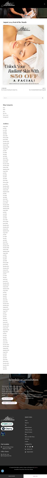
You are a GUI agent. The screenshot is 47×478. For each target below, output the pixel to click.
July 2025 (4, 150)
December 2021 (6, 225)
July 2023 (4, 193)
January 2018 (5, 301)
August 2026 (5, 126)
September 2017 (6, 309)
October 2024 (5, 167)
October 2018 (5, 286)
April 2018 (5, 298)
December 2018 (6, 283)
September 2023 (6, 191)
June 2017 (5, 314)
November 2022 (6, 206)
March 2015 (5, 359)
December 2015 (6, 344)
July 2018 (4, 292)
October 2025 (5, 145)
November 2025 (6, 143)
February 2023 (5, 201)
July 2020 (4, 255)
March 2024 (5, 180)
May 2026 (5, 132)
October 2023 (5, 189)
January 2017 (5, 322)
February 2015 (5, 361)
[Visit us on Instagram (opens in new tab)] (27, 446)
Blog (26, 434)
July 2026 (4, 128)
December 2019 (6, 266)
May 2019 (5, 277)
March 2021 (5, 242)
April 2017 (5, 318)
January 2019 (5, 281)
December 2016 (6, 324)
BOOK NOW (12, 476)
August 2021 (5, 232)
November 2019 (6, 268)
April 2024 (5, 178)
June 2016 (5, 335)
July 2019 (4, 273)
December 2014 (6, 363)
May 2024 (5, 176)
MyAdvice (36, 467)
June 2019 (5, 275)
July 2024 (4, 173)
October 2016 (5, 327)
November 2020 (6, 247)
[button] (7, 398)
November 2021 (6, 227)
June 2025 (5, 152)
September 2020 (6, 251)
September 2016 (6, 329)
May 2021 (5, 238)
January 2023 (5, 202)
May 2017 (5, 316)
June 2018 (5, 294)
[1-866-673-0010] (29, 452)
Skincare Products (28, 432)
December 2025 (6, 141)
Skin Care (4, 113)
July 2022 (4, 212)
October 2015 (5, 348)
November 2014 (6, 365)
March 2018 (5, 299)
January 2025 (5, 161)
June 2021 (5, 236)
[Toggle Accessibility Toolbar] (2, 471)
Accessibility (16, 469)
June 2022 (5, 214)
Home (26, 420)
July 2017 (4, 313)
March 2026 (5, 135)
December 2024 (6, 163)
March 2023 (5, 199)
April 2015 (5, 357)
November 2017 (6, 305)
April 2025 (5, 156)
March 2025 (5, 158)
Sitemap (31, 469)
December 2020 (6, 245)
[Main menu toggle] (44, 4)
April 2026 (5, 133)
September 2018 (6, 288)
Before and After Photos (30, 436)
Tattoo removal (5, 115)
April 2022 (5, 217)
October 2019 (5, 270)
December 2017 (6, 303)
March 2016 (5, 341)
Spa (25, 425)
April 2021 (5, 240)
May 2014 (5, 367)
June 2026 (5, 130)
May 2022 (5, 216)
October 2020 (5, 249)
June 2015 (5, 354)
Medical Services (28, 427)
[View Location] (2, 447)
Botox (4, 107)
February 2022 (5, 221)
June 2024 (5, 175)
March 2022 (5, 219)
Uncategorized (5, 117)
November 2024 (6, 165)
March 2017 (5, 320)
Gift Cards (27, 439)
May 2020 (5, 258)
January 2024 (5, 184)
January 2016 (5, 342)
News (4, 111)
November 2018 (6, 285)
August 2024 (5, 171)
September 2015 (6, 350)
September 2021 (6, 230)
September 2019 (6, 272)
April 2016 (5, 339)
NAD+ (4, 109)
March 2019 (5, 279)
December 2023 (6, 186)
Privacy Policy (21, 469)
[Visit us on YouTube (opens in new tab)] (32, 446)
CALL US (35, 476)
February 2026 (5, 137)
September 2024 (6, 169)
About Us (27, 422)
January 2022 (5, 223)
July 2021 (4, 234)
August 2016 (5, 331)
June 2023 (5, 195)
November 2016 (6, 326)
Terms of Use (27, 469)
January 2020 (5, 264)
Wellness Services (28, 429)
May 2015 (5, 355)
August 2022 (5, 210)
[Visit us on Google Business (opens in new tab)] (30, 446)
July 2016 (4, 333)
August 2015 (5, 352)
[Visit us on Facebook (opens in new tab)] (25, 446)
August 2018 (5, 290)
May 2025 (5, 154)
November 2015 (6, 346)
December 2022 (6, 204)
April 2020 (5, 260)
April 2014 (5, 369)
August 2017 (5, 311)
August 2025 (5, 148)
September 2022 (6, 208)
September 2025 (6, 147)
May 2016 (5, 337)
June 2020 (5, 257)
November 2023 (6, 188)
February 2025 (5, 160)
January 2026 (5, 139)
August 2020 (5, 253)
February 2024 (5, 182)
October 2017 (5, 307)
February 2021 (5, 244)
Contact (26, 441)
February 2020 (5, 262)
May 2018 (5, 296)
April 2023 (5, 197)
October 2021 (5, 229)
